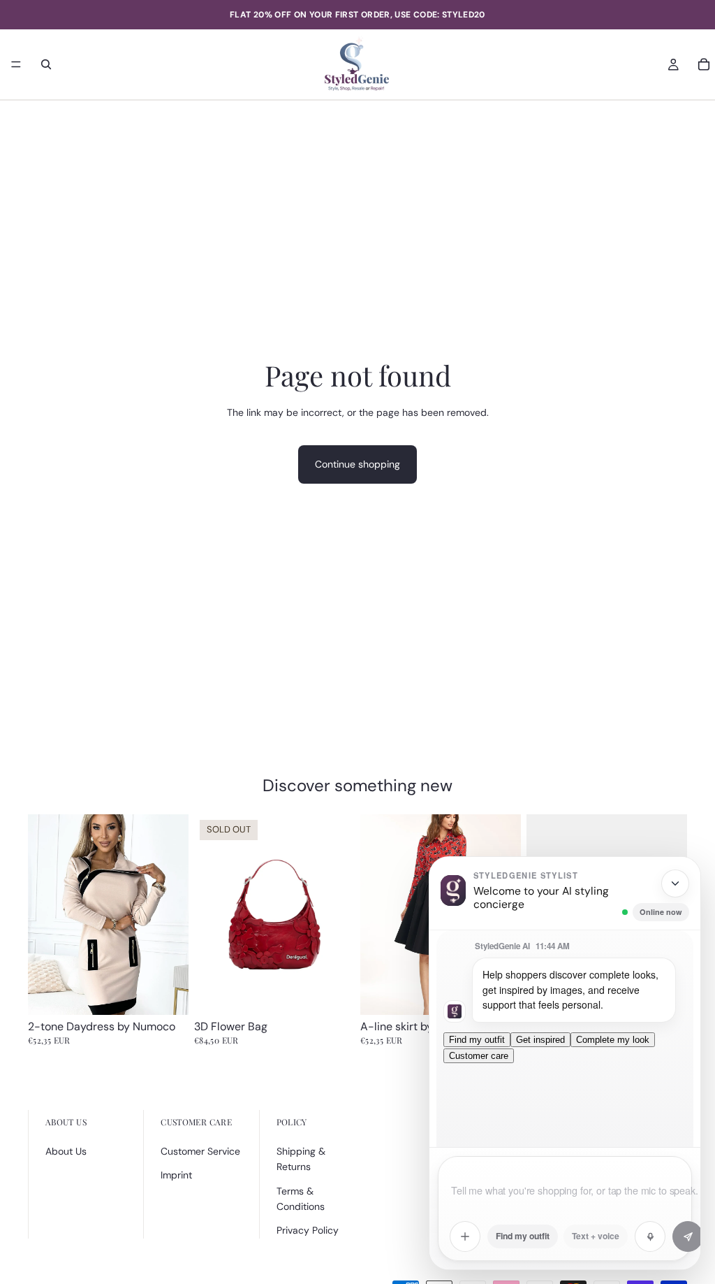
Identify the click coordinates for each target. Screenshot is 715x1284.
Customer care (478, 1056)
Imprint (176, 1175)
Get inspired (540, 1039)
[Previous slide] (43, 915)
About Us (66, 1151)
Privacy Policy (308, 1230)
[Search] (46, 64)
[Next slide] (173, 915)
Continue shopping (357, 464)
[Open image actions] (465, 1236)
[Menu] (16, 64)
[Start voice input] (650, 1236)
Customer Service (200, 1151)
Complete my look (612, 1039)
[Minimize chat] (675, 883)
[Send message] (687, 1236)
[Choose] (166, 994)
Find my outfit (477, 1039)
